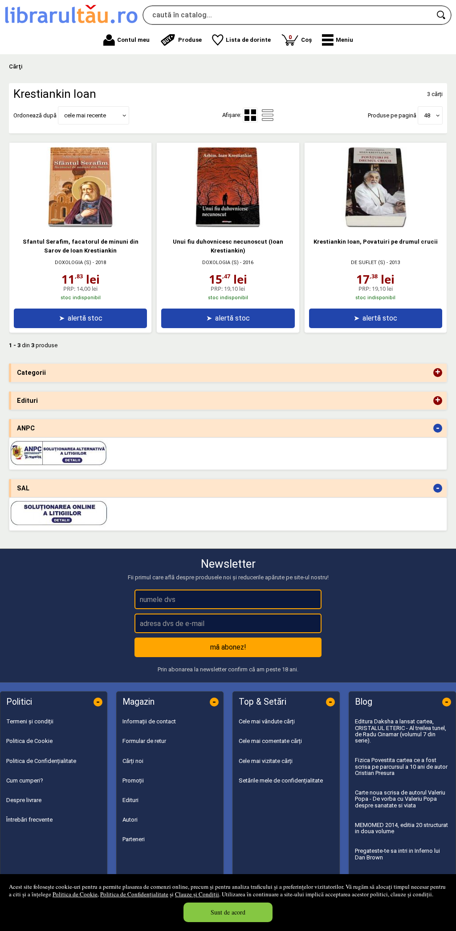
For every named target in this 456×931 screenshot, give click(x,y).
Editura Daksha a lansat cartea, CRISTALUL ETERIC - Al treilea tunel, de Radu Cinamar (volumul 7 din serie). (400, 731)
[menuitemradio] (267, 115)
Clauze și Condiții (197, 894)
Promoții (133, 780)
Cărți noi (132, 761)
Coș (300, 38)
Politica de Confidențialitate (134, 894)
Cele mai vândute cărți (267, 721)
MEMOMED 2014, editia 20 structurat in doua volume (401, 828)
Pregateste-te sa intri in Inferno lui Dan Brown (397, 853)
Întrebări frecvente (29, 819)
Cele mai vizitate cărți (266, 761)
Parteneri (133, 839)
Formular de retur (144, 741)
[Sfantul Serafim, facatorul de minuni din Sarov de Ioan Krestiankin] (81, 225)
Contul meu (133, 39)
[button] (337, 40)
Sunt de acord (228, 912)
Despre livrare (23, 800)
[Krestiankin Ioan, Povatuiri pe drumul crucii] (375, 225)
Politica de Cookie (75, 894)
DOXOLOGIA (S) (73, 262)
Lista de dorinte (248, 39)
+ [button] (437, 372)
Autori (130, 819)
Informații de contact (149, 721)
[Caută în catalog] (442, 15)
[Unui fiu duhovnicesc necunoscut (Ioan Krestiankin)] (228, 225)
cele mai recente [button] (85, 115)
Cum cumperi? (24, 780)
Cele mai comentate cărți (270, 741)
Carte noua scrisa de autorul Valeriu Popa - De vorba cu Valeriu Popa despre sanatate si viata (400, 799)
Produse (190, 39)
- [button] (437, 428)
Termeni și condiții (29, 721)
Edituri (130, 800)
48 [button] (427, 115)
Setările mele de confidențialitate (281, 780)
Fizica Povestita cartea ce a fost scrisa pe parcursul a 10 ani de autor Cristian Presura (401, 766)
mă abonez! (228, 647)
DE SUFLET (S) (368, 262)
